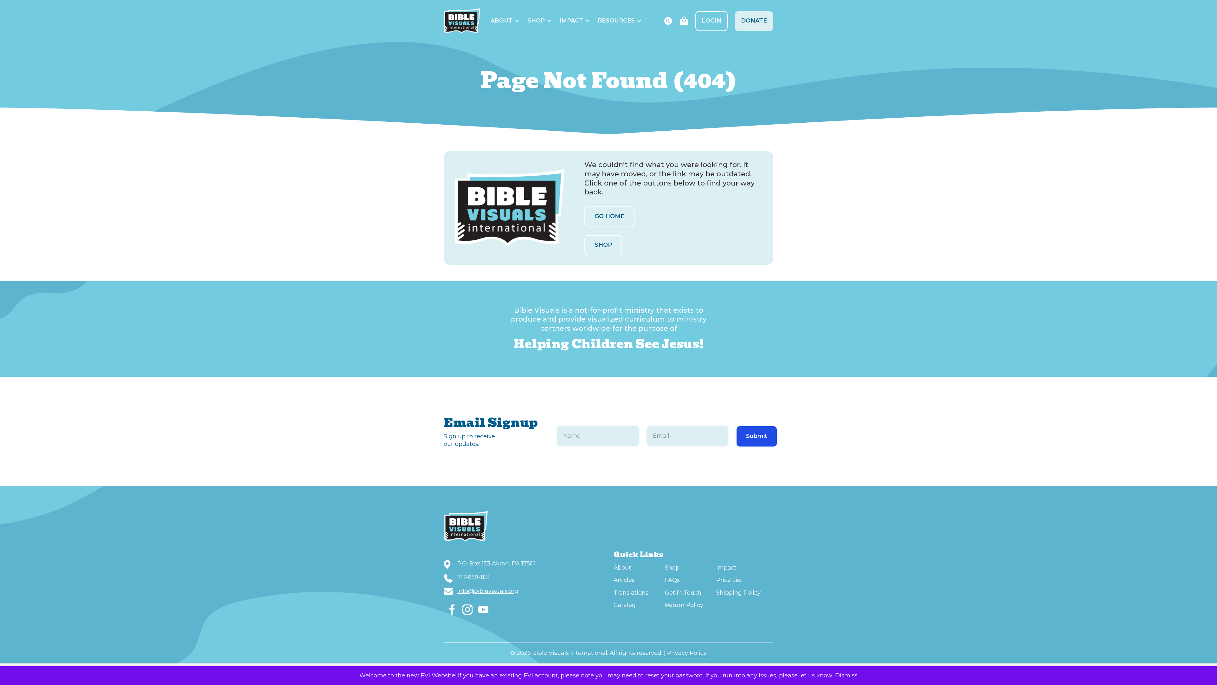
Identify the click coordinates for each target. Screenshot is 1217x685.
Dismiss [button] (846, 675)
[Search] (668, 21)
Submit (756, 436)
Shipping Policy (738, 592)
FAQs (672, 580)
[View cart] (684, 21)
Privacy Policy (687, 652)
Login (711, 20)
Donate (754, 20)
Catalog (625, 605)
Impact (571, 20)
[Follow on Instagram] (467, 609)
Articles (624, 580)
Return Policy (684, 605)
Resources (616, 20)
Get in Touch (683, 592)
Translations (631, 592)
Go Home (609, 216)
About (502, 20)
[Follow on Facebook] (452, 609)
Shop (536, 20)
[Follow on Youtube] (483, 609)
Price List (729, 580)
